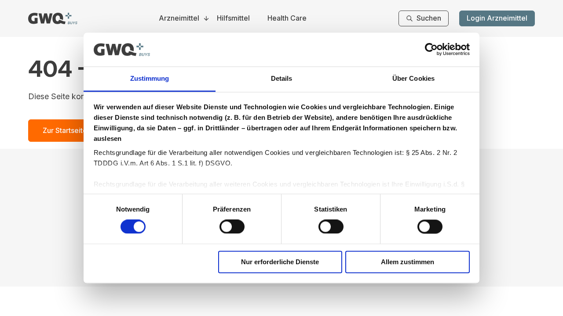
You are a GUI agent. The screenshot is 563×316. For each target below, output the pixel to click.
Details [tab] (281, 78)
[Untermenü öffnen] (206, 18)
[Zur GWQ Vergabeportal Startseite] (52, 18)
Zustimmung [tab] (149, 78)
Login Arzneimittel (497, 18)
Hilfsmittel (233, 18)
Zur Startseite (65, 130)
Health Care (287, 18)
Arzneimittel (179, 18)
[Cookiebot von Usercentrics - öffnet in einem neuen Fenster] (431, 49)
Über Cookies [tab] (413, 78)
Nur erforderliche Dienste (280, 262)
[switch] (232, 227)
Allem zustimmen (407, 262)
